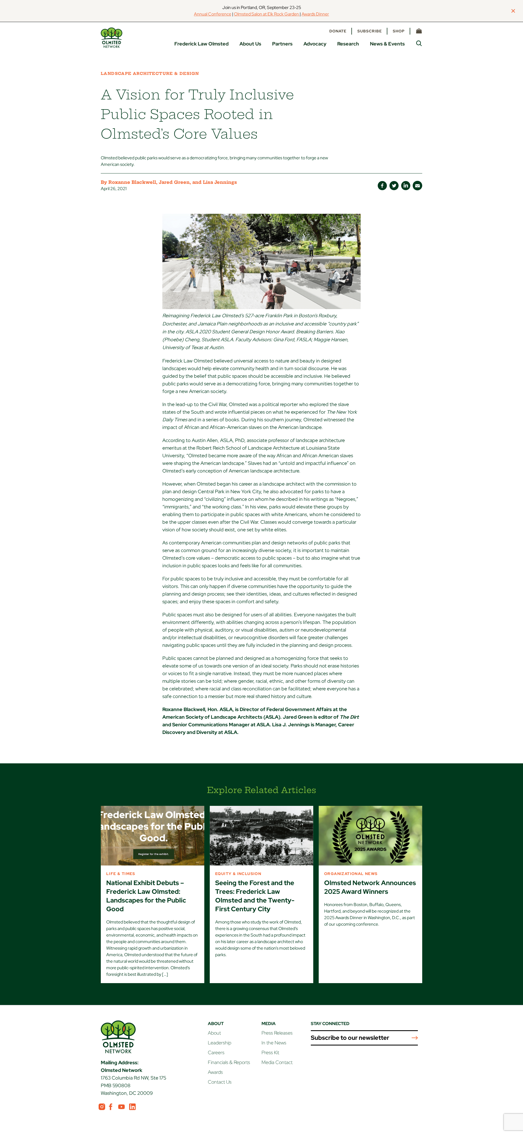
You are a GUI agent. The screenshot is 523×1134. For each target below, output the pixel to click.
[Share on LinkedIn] (406, 185)
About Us (250, 44)
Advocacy (314, 44)
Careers (216, 1052)
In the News (274, 1043)
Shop (399, 31)
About (214, 1033)
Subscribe (369, 31)
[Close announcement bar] (513, 11)
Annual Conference (212, 14)
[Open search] (419, 43)
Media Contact (277, 1062)
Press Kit (270, 1052)
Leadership (219, 1043)
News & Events (387, 44)
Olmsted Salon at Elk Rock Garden (267, 14)
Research (348, 44)
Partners (282, 44)
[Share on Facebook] (382, 185)
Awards (215, 1072)
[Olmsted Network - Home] (111, 38)
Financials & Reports (229, 1062)
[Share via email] (417, 185)
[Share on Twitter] (394, 185)
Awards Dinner (315, 14)
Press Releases (277, 1033)
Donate (337, 31)
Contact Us (220, 1082)
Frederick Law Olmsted (201, 44)
